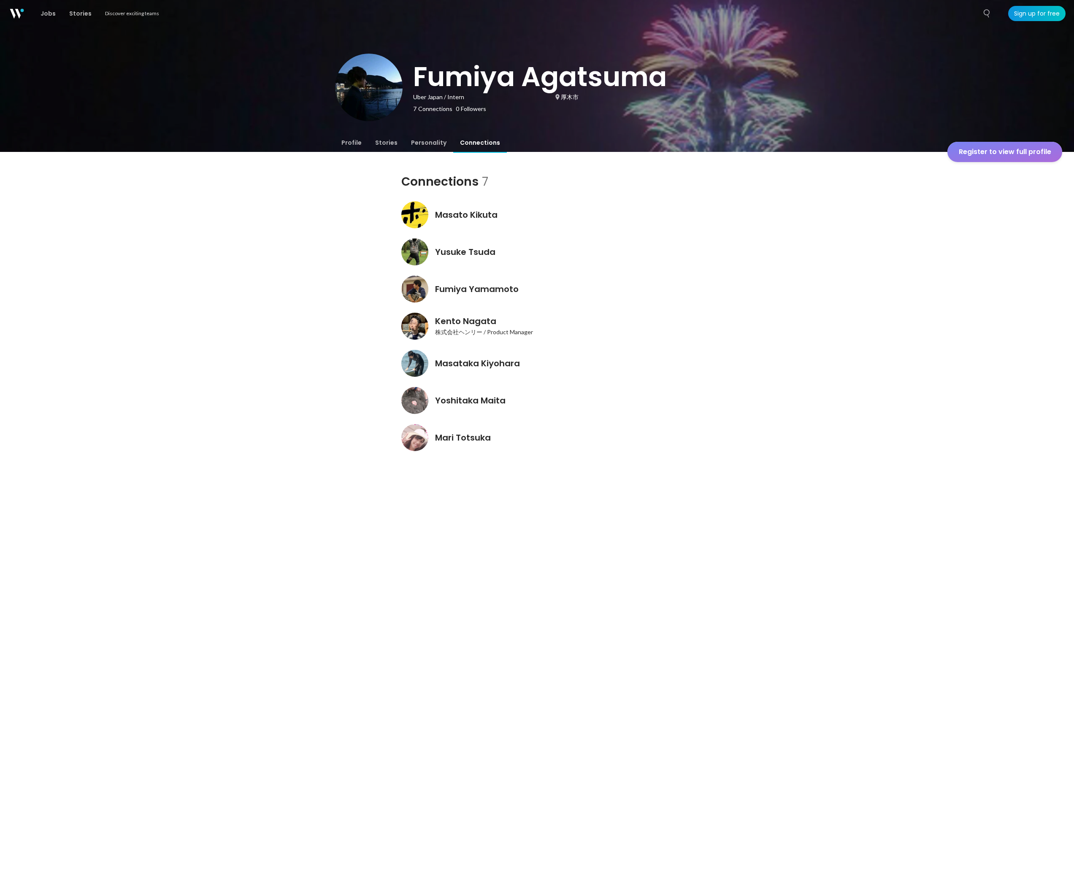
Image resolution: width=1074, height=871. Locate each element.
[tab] (351, 143)
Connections (480, 142)
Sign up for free (1037, 13)
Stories (386, 142)
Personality (428, 142)
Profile (351, 142)
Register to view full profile (1005, 152)
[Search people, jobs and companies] (987, 13)
